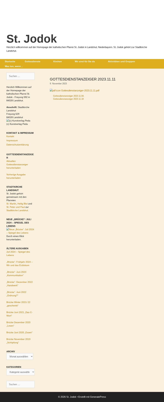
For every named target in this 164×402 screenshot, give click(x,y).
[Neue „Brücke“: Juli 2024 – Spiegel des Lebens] (20, 232)
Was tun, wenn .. (14, 66)
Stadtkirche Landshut (17, 210)
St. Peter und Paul (15, 207)
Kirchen (57, 61)
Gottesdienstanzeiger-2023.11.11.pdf (80, 90)
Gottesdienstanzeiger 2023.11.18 (68, 99)
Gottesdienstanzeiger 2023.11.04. (68, 96)
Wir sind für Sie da (85, 61)
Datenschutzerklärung (17, 144)
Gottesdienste (32, 61)
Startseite (10, 61)
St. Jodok (31, 38)
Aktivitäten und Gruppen (121, 61)
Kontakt (10, 136)
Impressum (12, 140)
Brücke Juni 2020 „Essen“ (19, 332)
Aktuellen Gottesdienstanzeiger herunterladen (17, 164)
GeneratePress (98, 396)
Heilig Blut (22, 203)
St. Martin (11, 203)
